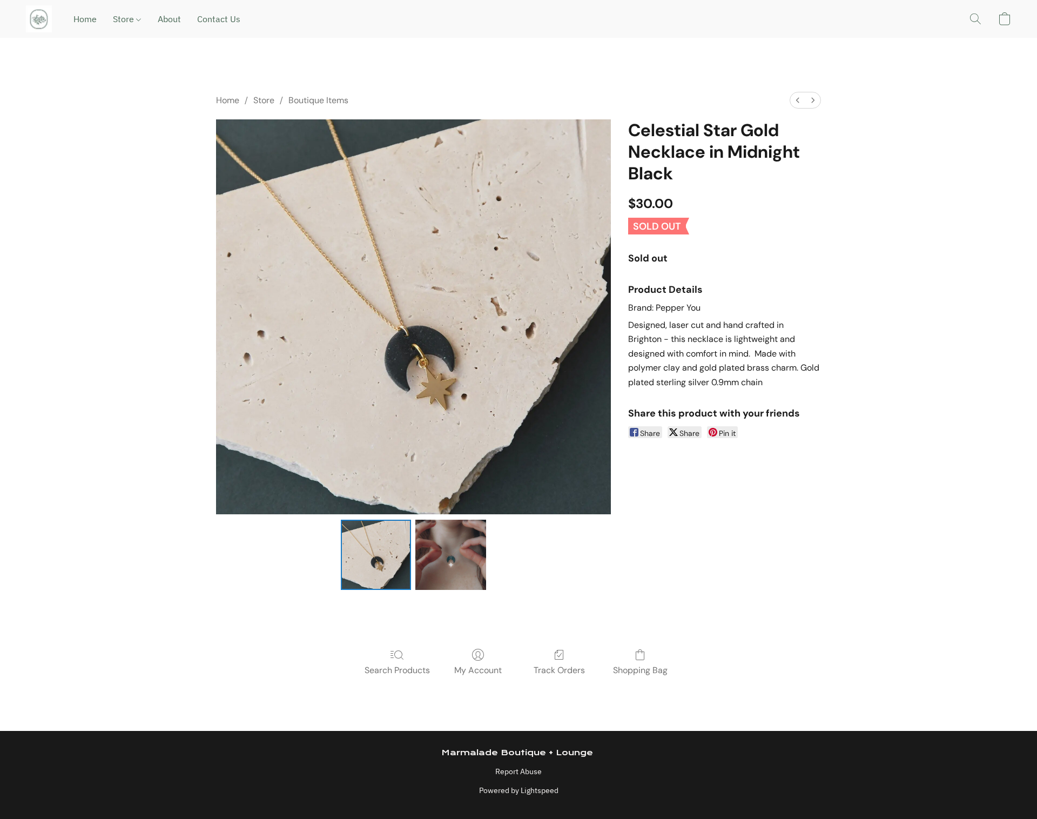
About (169, 19)
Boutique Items (318, 100)
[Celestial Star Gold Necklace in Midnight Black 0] (376, 555)
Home (85, 19)
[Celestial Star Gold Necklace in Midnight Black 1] (450, 555)
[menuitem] (797, 100)
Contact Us (218, 19)
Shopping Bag (640, 670)
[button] (39, 18)
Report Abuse (518, 771)
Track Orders (559, 670)
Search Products (397, 670)
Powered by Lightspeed (518, 790)
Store (124, 19)
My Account (478, 670)
